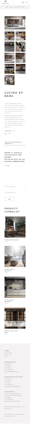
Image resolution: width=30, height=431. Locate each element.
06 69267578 (10, 384)
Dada (9, 133)
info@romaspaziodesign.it (14, 386)
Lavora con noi (8, 354)
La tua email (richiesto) (10, 192)
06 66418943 (10, 369)
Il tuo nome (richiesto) (10, 186)
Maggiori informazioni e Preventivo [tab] (13, 143)
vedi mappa (7, 367)
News (6, 356)
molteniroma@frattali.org (14, 401)
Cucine (13, 131)
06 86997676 (10, 399)
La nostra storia (8, 352)
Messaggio (7, 165)
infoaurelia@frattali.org (13, 371)
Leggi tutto (15, 228)
